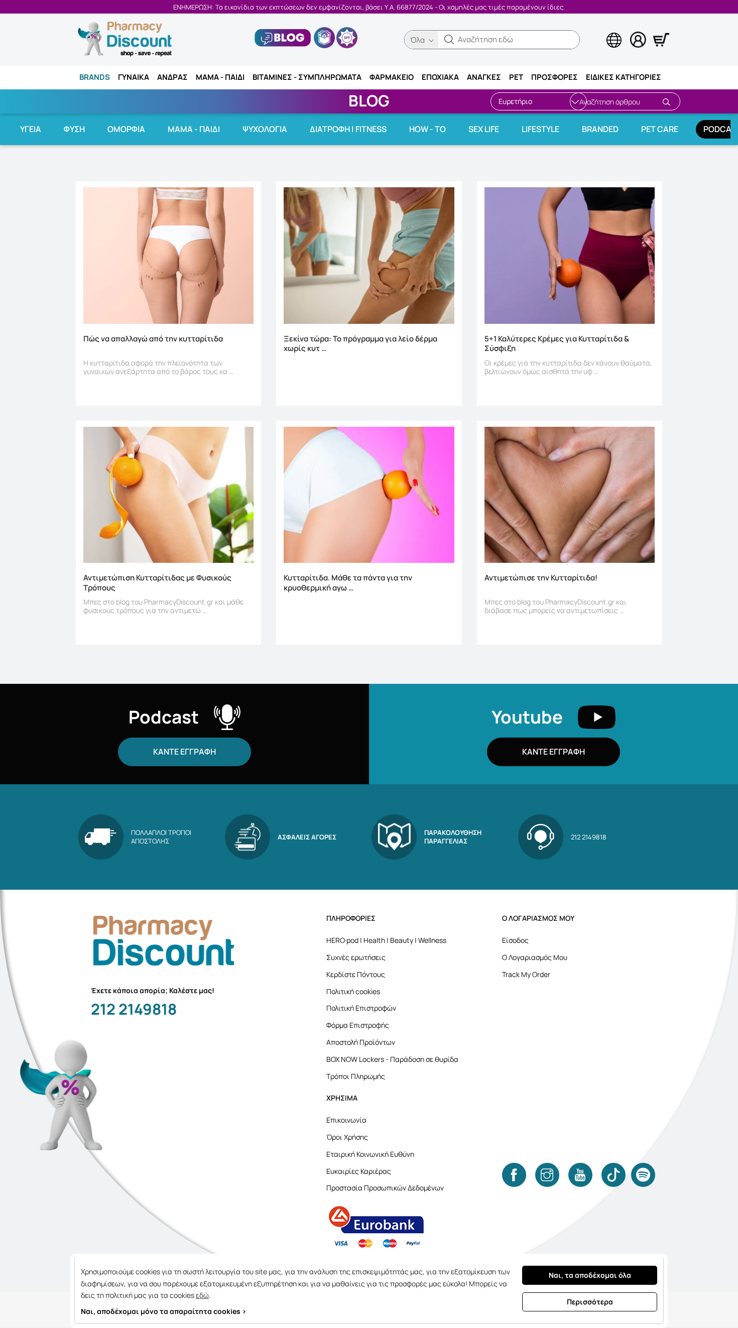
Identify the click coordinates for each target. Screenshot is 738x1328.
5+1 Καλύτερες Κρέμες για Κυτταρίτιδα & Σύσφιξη (556, 344)
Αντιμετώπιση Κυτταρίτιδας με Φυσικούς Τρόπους (157, 583)
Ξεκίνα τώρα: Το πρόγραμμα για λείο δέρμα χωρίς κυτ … (360, 344)
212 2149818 (134, 1009)
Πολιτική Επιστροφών (361, 1008)
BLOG (369, 100)
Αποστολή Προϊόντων (360, 1042)
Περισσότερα (590, 1301)
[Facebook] (514, 1175)
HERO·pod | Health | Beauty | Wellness (386, 940)
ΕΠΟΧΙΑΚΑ (440, 77)
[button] (449, 40)
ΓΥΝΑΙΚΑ (133, 77)
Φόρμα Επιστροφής (357, 1025)
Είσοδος (515, 940)
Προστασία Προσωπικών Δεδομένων (385, 1187)
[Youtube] (580, 1175)
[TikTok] (613, 1175)
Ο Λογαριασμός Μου (534, 957)
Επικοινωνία (346, 1120)
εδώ (202, 1295)
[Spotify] (643, 1175)
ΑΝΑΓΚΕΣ (484, 77)
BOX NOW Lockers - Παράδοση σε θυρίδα (392, 1059)
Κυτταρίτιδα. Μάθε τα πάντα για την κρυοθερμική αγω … (348, 583)
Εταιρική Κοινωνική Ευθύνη (370, 1154)
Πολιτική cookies (353, 991)
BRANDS (94, 77)
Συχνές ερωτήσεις (356, 957)
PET (516, 77)
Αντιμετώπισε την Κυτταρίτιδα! (540, 578)
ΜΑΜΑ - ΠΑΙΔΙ (220, 77)
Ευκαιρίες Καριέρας (358, 1171)
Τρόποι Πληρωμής (355, 1076)
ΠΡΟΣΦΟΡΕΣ (554, 77)
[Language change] (597, 31)
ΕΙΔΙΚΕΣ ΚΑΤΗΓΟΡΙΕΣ (623, 77)
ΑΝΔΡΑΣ (172, 77)
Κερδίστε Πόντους (355, 974)
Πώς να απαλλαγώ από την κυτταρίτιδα (153, 339)
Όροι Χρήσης (347, 1137)
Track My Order (526, 974)
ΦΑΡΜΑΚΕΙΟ (392, 77)
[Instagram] (547, 1175)
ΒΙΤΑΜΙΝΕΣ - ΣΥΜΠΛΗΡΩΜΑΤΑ (307, 77)
